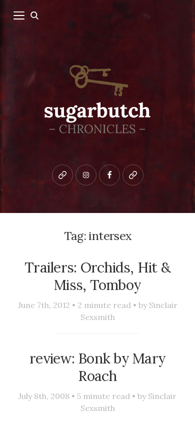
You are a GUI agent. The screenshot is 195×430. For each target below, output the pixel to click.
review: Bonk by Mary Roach (98, 367)
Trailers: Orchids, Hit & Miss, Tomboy (97, 276)
